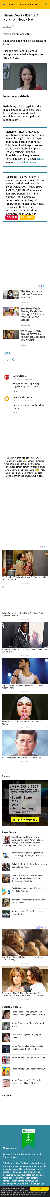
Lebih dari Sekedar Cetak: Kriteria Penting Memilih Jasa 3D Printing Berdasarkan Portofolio (27, 878)
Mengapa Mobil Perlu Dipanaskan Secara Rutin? (27, 912)
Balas (15, 391)
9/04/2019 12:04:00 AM (23, 379)
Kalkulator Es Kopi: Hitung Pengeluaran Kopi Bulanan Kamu (29, 865)
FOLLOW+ (27, 217)
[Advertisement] (25, 254)
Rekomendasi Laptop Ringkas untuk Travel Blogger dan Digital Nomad (27, 854)
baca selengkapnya (26, 162)
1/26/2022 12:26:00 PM (23, 401)
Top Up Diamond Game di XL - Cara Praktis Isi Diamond (27, 889)
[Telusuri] (46, 4)
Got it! (39, 1189)
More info (42, 1194)
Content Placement (22, 1154)
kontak (40, 158)
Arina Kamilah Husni (22, 397)
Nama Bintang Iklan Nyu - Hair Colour (29, 1057)
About (36, 1154)
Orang (7, 353)
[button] (13, 26)
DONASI (12, 217)
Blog (14, 1157)
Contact (6, 1157)
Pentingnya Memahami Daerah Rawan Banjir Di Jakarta (29, 901)
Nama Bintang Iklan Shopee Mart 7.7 (28, 1069)
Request (7, 1154)
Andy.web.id (27, 1163)
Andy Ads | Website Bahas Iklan (23, 4)
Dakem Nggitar (20, 376)
